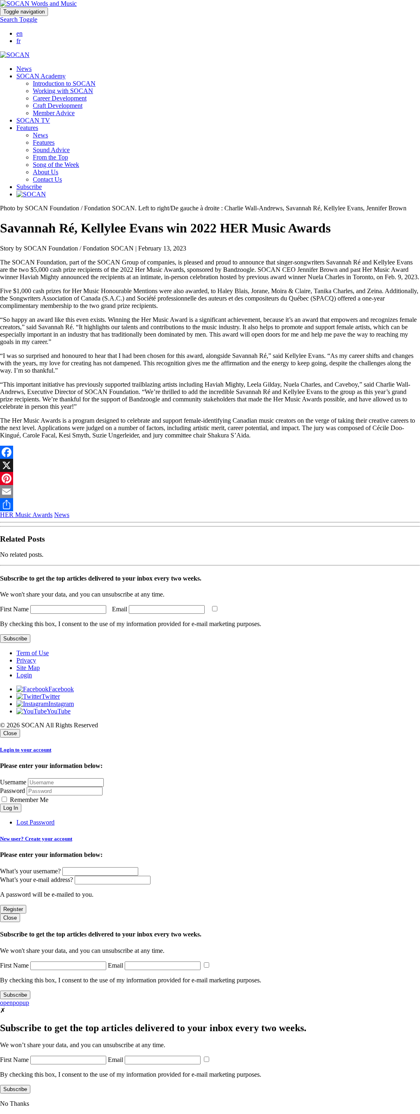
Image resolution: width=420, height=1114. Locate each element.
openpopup (14, 1002)
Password (12, 790)
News (24, 68)
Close (10, 733)
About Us (45, 172)
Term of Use (32, 652)
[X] (210, 465)
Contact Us (47, 179)
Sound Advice (51, 149)
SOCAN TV (33, 120)
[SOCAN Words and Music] (38, 3)
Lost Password (35, 822)
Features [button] (27, 127)
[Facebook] (210, 452)
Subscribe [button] (29, 186)
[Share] (210, 504)
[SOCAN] (15, 54)
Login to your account (25, 750)
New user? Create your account (36, 839)
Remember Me (28, 799)
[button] (18, 19)
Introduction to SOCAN (64, 83)
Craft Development (57, 105)
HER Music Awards (26, 514)
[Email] (210, 491)
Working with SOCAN (63, 90)
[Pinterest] (210, 478)
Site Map (28, 667)
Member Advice (54, 112)
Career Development (60, 98)
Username (13, 782)
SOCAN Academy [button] (41, 76)
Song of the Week (56, 164)
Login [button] (24, 675)
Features (44, 142)
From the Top (50, 157)
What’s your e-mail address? (36, 879)
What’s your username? (30, 871)
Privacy (26, 660)
